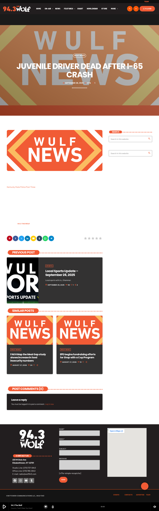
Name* (61, 429)
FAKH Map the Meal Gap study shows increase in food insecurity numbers (28, 357)
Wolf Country (13, 230)
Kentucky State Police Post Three (21, 187)
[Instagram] (20, 480)
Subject (62, 449)
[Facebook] (14, 480)
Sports (49, 266)
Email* (61, 439)
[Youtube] (26, 480)
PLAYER (147, 8)
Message (63, 459)
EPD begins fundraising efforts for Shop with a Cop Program (77, 356)
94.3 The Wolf (24, 224)
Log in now (49, 404)
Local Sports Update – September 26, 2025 (61, 273)
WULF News (79, 55)
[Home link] (17, 9)
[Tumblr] (31, 480)
